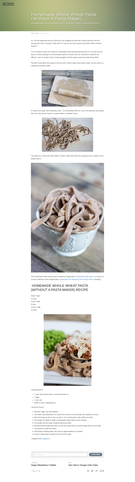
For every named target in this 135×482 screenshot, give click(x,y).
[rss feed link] (103, 471)
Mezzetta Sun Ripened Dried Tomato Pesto (77, 279)
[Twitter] (92, 471)
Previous (34, 462)
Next (69, 462)
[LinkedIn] (96, 471)
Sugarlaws (46, 439)
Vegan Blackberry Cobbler (43, 465)
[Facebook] (88, 471)
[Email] (101, 471)
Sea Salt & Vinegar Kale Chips (83, 465)
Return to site (9, 4)
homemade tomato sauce (84, 276)
